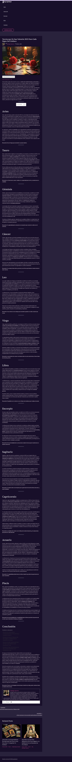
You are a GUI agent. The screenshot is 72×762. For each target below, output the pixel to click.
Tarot (10, 746)
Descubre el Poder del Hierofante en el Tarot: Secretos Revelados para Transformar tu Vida (11, 649)
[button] (8, 30)
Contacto (5, 25)
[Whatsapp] (4, 702)
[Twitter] (9, 702)
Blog (5, 20)
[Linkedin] (8, 702)
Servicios (5, 16)
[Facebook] (3, 702)
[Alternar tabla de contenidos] (23, 104)
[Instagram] (6, 702)
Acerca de (6, 11)
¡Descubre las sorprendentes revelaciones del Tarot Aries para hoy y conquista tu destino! (11, 634)
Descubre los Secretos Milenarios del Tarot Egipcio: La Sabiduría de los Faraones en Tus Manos (10, 639)
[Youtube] (11, 702)
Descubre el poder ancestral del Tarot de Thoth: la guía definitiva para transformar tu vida (11, 644)
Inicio (5, 7)
